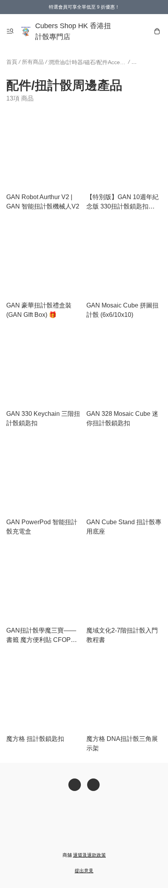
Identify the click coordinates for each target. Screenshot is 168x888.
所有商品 (33, 62)
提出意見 (84, 871)
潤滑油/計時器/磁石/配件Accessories (87, 62)
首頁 (11, 62)
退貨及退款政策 (89, 855)
